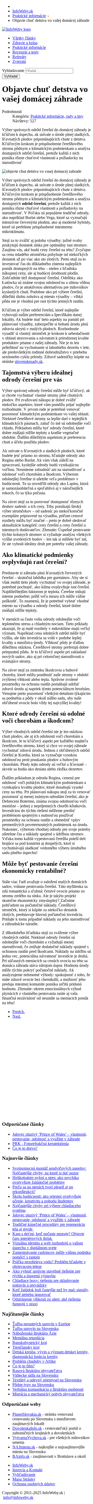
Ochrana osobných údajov (33, 1484)
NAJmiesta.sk (23, 1447)
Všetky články (24, 38)
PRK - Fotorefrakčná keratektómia (40, 1143)
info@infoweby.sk (18, 1497)
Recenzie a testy (25, 52)
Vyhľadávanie (23, 1474)
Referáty (19, 57)
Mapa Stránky (23, 1479)
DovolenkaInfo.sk (27, 1428)
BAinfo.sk (20, 1456)
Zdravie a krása (24, 43)
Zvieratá (19, 61)
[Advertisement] (46, 1069)
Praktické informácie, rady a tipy (56, 116)
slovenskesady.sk (29, 361)
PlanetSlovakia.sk (26, 1414)
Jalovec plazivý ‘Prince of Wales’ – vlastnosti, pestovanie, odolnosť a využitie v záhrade (49, 1136)
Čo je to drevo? (24, 1148)
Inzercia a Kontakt (27, 1470)
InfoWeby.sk (22, 1465)
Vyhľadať (11, 76)
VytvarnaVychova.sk (29, 1437)
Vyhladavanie (13, 70)
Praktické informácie (29, 47)
